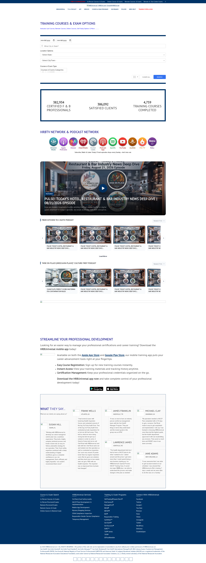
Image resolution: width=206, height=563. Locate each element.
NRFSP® (107, 511)
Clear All (146, 77)
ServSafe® (108, 523)
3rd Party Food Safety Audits (82, 499)
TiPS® (106, 534)
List (135, 77)
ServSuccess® (109, 526)
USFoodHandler (109, 537)
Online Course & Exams (115, 2)
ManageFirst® (109, 505)
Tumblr (138, 523)
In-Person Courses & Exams (96, 2)
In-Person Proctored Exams (49, 502)
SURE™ (106, 529)
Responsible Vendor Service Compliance (85, 516)
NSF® (106, 514)
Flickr (138, 514)
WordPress (139, 526)
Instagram (139, 520)
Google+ (139, 505)
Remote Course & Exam (48, 508)
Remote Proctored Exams (49, 505)
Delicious (139, 529)
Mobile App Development (81, 507)
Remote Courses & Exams (133, 2)
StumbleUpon (141, 532)
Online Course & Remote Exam (50, 511)
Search (159, 77)
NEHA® (106, 508)
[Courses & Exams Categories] (54, 70)
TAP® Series (108, 532)
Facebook (139, 499)
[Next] (163, 238)
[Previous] (42, 238)
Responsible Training (111, 517)
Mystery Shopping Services (81, 510)
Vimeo (138, 517)
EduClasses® (108, 502)
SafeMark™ (108, 520)
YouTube (139, 508)
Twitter (138, 502)
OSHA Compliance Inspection (82, 513)
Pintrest (139, 511)
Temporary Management (80, 519)
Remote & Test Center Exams (153, 2)
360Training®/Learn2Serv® (113, 499)
